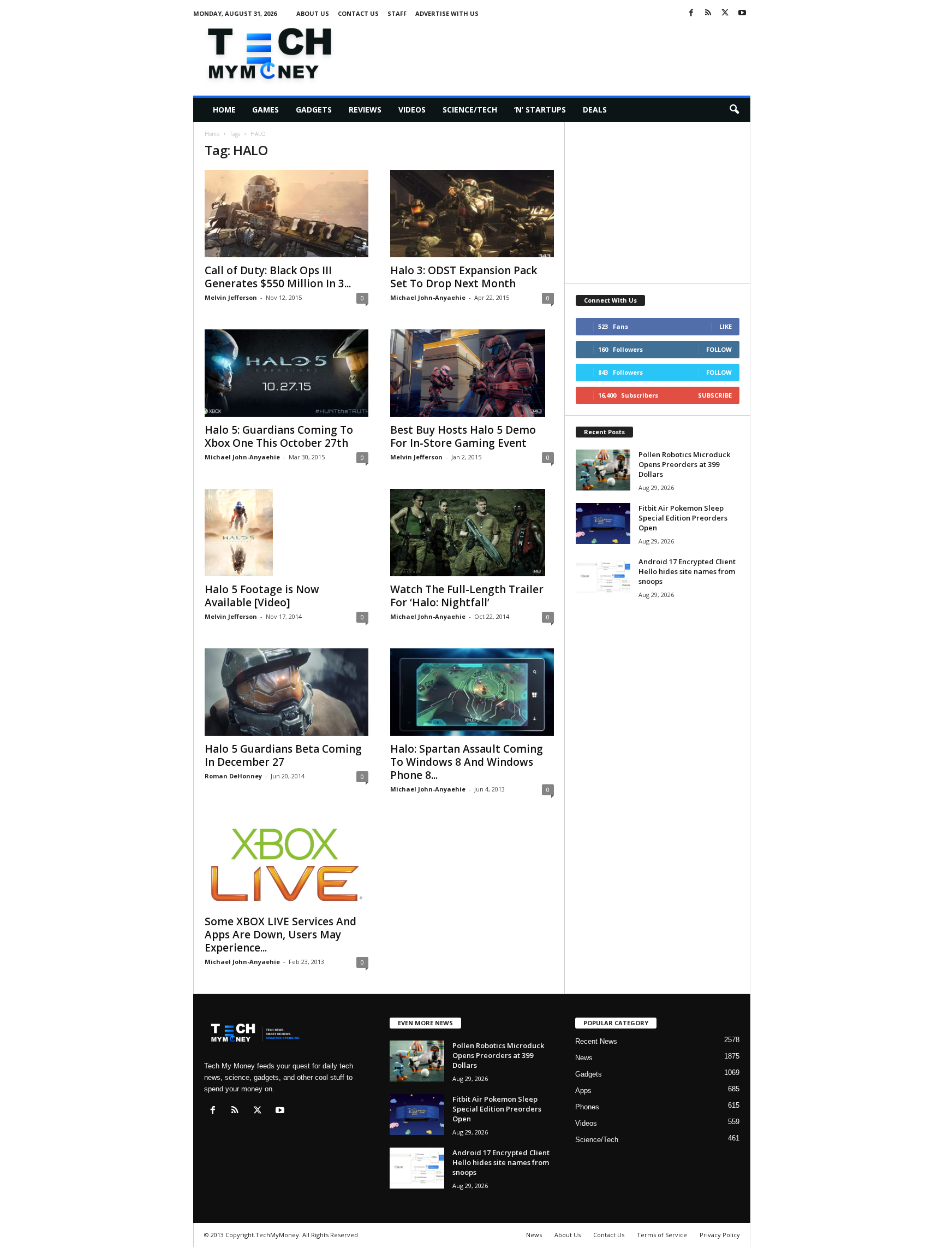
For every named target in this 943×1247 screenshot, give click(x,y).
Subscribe (715, 395)
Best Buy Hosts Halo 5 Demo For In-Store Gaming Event (463, 436)
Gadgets (314, 109)
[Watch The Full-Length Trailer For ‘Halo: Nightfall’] (472, 532)
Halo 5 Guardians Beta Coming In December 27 (283, 755)
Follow (719, 349)
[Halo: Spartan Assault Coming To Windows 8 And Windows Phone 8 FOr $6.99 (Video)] (472, 692)
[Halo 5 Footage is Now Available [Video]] (286, 532)
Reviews (365, 109)
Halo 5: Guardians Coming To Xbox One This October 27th (279, 436)
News (584, 1058)
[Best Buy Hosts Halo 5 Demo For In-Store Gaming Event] (472, 373)
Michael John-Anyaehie (427, 297)
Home (224, 109)
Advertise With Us (447, 13)
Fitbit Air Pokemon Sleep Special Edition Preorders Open (682, 518)
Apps (583, 1090)
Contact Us (358, 13)
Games (265, 109)
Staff (397, 13)
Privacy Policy (720, 1235)
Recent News (596, 1041)
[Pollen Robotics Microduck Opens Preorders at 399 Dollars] (603, 470)
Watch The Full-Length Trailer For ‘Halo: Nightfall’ (467, 596)
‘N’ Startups (540, 109)
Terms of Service (662, 1235)
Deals (595, 109)
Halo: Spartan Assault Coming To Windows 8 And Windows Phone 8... (466, 762)
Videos (412, 109)
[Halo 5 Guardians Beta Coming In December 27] (286, 692)
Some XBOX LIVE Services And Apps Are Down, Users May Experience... (280, 934)
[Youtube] (742, 13)
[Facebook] (691, 13)
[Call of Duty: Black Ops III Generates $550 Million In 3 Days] (286, 213)
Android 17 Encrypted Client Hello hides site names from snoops (687, 571)
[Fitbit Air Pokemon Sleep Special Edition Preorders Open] (603, 523)
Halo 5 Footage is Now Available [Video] (262, 596)
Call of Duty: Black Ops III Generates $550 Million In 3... (278, 277)
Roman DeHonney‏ (233, 776)
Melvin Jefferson (231, 297)
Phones (587, 1107)
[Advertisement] (551, 51)
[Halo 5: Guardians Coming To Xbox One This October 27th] (286, 373)
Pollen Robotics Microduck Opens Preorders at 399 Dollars (684, 464)
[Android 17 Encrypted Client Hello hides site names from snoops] (603, 577)
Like (725, 326)
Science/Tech (470, 109)
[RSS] (708, 13)
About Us (312, 13)
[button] (734, 110)
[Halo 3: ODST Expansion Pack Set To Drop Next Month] (472, 213)
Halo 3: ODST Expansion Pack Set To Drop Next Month (463, 277)
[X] (725, 13)
